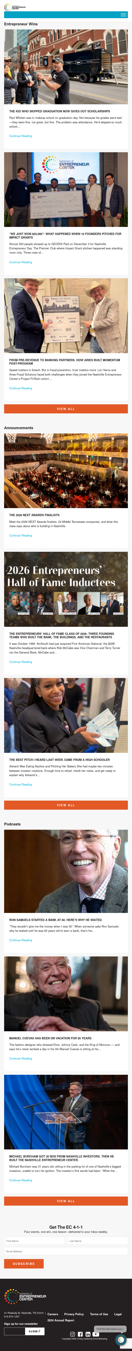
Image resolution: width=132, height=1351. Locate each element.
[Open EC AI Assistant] (121, 1340)
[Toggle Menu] (123, 14)
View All (66, 409)
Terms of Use (99, 1314)
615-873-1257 (12, 1316)
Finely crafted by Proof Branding (92, 1338)
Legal (118, 1314)
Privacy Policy (74, 1314)
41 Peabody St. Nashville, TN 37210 (23, 1313)
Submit (35, 1331)
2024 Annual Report (60, 1320)
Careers (52, 1314)
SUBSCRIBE (24, 1264)
